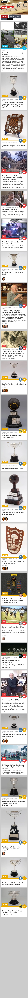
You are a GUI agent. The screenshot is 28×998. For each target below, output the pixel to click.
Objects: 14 (4, 19)
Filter (9, 19)
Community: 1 (12, 16)
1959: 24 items (5, 16)
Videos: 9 (18, 16)
